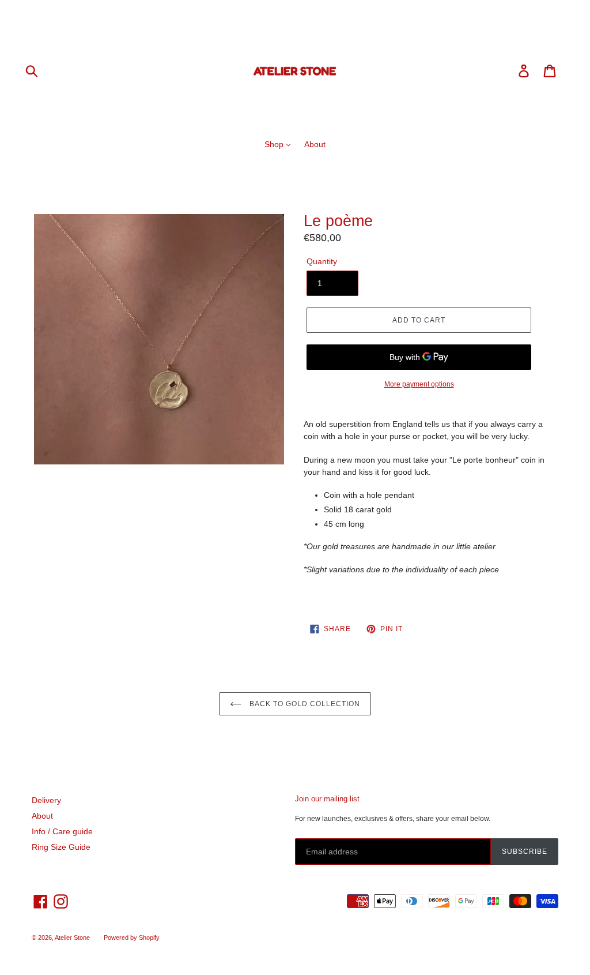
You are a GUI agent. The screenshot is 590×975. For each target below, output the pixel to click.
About (315, 144)
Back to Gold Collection (303, 704)
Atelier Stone (72, 937)
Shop (275, 144)
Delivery (46, 800)
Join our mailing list (327, 798)
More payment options (419, 384)
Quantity (322, 261)
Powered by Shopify (132, 937)
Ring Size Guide (61, 847)
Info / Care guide (62, 831)
